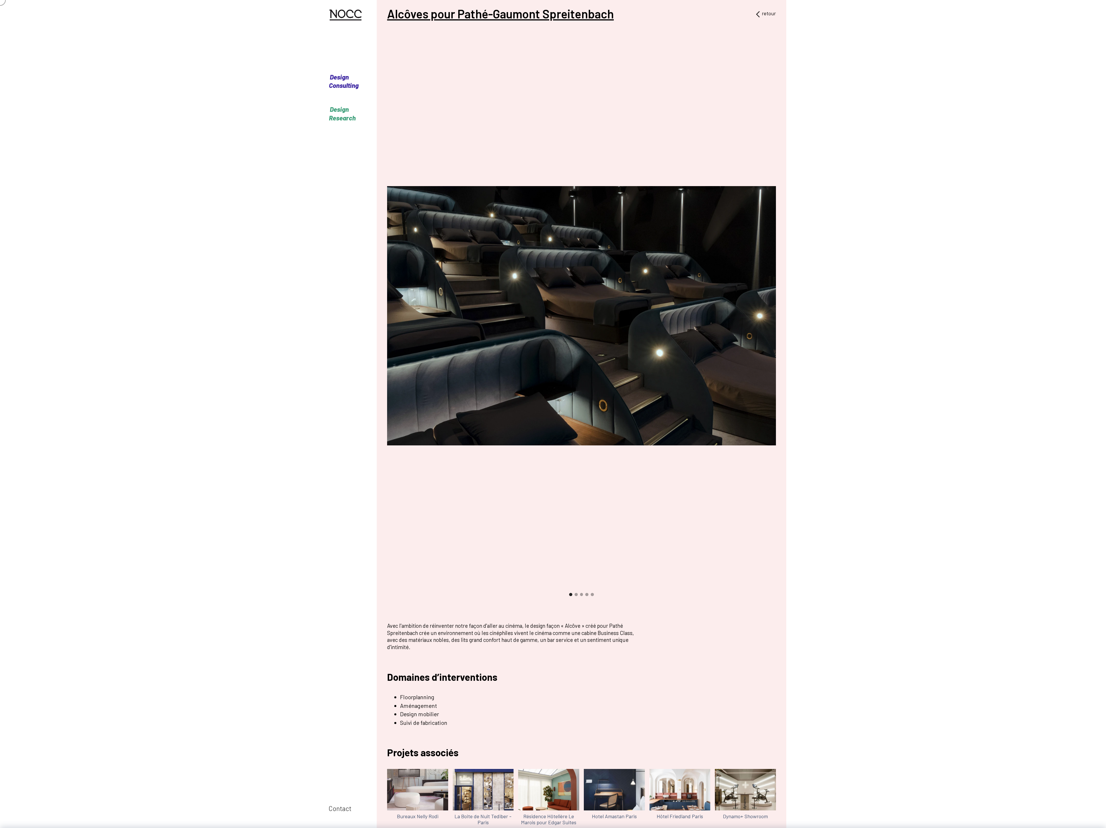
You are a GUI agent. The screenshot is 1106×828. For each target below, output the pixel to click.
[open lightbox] (581, 316)
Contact (340, 808)
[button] (435, 324)
